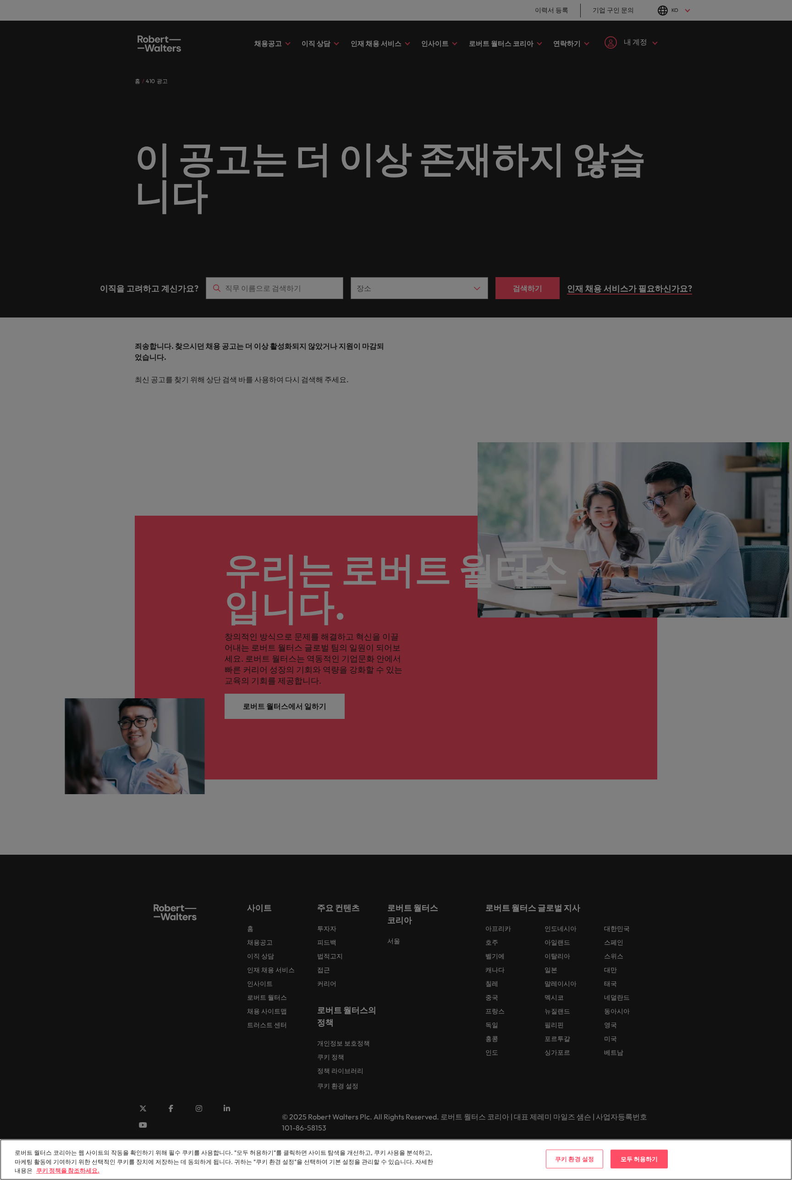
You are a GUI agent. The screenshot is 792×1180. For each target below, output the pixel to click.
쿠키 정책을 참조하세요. (67, 1170)
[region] (396, 1159)
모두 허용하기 (639, 1158)
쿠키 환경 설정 (574, 1158)
